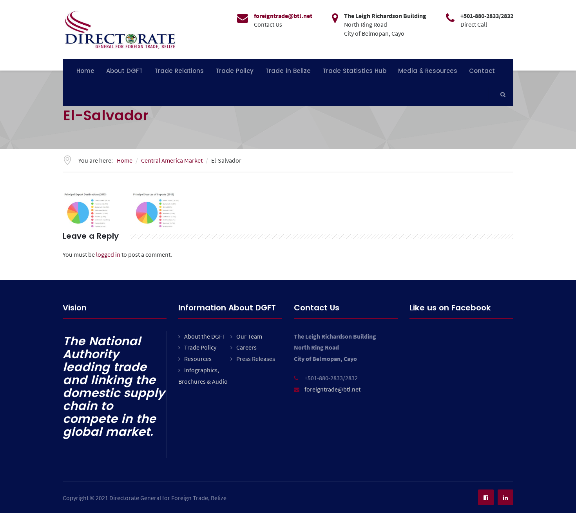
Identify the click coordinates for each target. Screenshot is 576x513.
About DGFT (124, 71)
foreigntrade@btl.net (332, 389)
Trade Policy (235, 71)
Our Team (249, 336)
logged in (108, 254)
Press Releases (255, 359)
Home (85, 71)
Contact (482, 71)
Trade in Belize (288, 71)
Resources (198, 359)
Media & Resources (427, 71)
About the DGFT (205, 336)
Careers (246, 347)
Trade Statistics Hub (354, 71)
